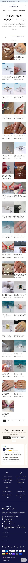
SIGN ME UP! (21, 284)
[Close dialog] (27, 274)
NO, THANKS (21, 286)
